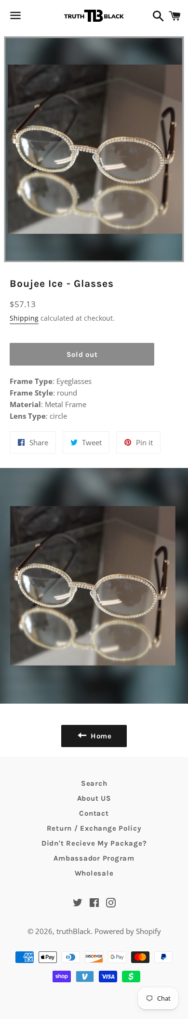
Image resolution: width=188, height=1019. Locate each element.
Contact (93, 813)
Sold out (82, 354)
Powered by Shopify (127, 931)
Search (94, 783)
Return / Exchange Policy (94, 828)
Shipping (24, 318)
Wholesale (94, 873)
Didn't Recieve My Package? (94, 843)
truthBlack (73, 931)
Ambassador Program (94, 858)
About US (94, 798)
